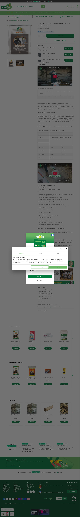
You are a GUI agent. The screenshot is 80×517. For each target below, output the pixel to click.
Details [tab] (40, 253)
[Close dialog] (52, 235)
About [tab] (58, 253)
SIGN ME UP (40, 276)
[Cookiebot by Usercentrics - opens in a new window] (61, 249)
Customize (39, 267)
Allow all (58, 267)
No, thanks (40, 280)
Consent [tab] (21, 253)
